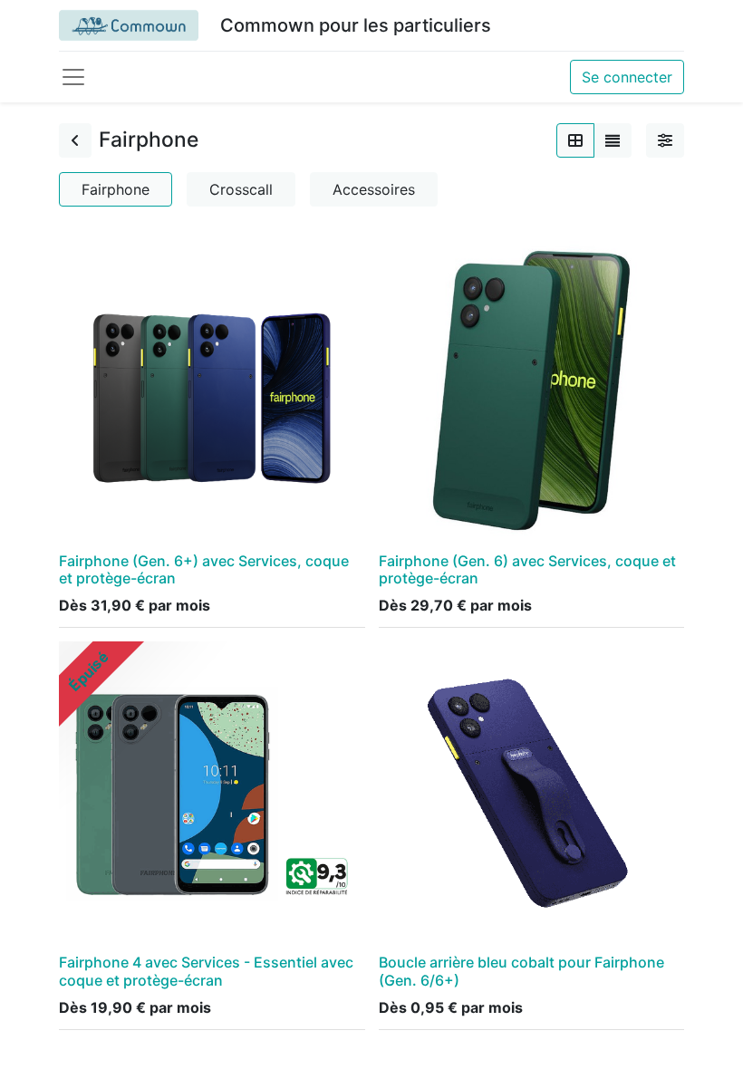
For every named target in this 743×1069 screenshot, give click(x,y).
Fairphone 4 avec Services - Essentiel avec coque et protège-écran (206, 970)
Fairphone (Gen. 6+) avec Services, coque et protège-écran (204, 569)
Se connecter (627, 77)
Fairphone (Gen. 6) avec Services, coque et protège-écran (527, 569)
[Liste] (612, 140)
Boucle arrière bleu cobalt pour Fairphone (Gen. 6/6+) (521, 970)
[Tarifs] (575, 140)
